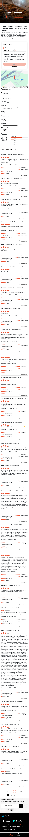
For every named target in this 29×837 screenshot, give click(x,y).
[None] (17, 50)
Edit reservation (14, 66)
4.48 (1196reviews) (19, 16)
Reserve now (14, 64)
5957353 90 (5, 120)
